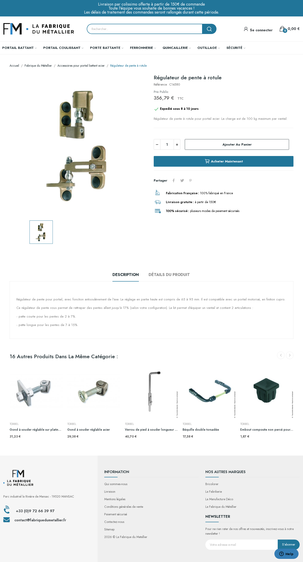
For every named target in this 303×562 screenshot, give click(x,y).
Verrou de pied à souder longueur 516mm (151, 430)
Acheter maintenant (227, 161)
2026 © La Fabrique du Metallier (125, 537)
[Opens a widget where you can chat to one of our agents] (286, 554)
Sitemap (109, 529)
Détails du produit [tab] (169, 275)
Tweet (182, 180)
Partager (173, 180)
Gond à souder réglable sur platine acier (36, 430)
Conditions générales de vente (123, 506)
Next (289, 355)
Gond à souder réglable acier (88, 430)
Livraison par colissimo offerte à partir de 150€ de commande (151, 4)
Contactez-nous (114, 522)
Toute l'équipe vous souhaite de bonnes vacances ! (151, 8)
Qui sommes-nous (115, 484)
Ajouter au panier (237, 144)
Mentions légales (114, 499)
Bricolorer (211, 484)
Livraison (109, 491)
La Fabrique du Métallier (220, 506)
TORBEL (14, 424)
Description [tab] (125, 275)
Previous (281, 355)
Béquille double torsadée (201, 430)
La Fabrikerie (213, 491)
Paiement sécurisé (115, 514)
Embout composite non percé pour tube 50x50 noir (266, 430)
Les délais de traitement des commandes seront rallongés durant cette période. (151, 12)
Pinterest (190, 180)
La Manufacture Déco (219, 499)
